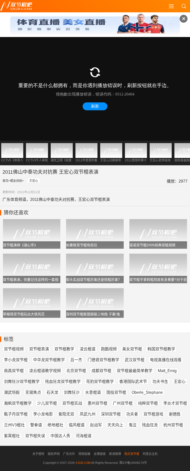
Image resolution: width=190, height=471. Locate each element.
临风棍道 (77, 425)
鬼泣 (133, 425)
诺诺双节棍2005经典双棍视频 (152, 245)
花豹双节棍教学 (100, 381)
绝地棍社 (55, 425)
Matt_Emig (167, 371)
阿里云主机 (150, 454)
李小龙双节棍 (16, 360)
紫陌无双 (66, 414)
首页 (5, 181)
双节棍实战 (72, 403)
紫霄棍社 (12, 436)
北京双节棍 (76, 371)
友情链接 (100, 454)
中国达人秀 (60, 436)
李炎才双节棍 (175, 403)
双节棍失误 (35, 436)
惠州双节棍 (97, 403)
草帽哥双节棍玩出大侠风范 (24, 314)
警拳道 (36, 425)
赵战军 (96, 425)
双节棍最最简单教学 (134, 371)
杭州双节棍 (173, 425)
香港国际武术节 (133, 381)
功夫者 (132, 414)
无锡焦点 (33, 392)
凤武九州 (87, 414)
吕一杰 (76, 360)
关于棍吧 (38, 454)
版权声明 (54, 454)
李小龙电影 (43, 414)
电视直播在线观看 (166, 360)
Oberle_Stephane (147, 392)
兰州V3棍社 (14, 425)
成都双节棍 (101, 371)
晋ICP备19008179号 (133, 463)
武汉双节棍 (134, 360)
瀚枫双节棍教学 (18, 403)
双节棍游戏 (153, 414)
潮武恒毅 (12, 392)
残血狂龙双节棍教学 (63, 381)
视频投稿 (84, 454)
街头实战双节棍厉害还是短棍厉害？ (93, 280)
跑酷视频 (109, 349)
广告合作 (69, 454)
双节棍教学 (64, 349)
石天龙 (52, 392)
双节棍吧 (20, 6)
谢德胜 (175, 414)
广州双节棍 (123, 403)
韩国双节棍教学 (161, 349)
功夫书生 (160, 381)
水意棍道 (93, 392)
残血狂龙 (150, 425)
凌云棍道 (87, 349)
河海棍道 (84, 436)
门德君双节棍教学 (103, 360)
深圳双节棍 (111, 414)
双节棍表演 (39, 349)
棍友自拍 (16, 181)
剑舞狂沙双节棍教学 (22, 381)
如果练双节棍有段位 (81, 245)
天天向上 (115, 425)
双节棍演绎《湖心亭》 (20, 245)
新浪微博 (115, 454)
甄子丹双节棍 (16, 414)
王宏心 (33, 181)
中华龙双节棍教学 (49, 360)
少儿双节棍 (47, 403)
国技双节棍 (116, 392)
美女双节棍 (132, 349)
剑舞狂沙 (72, 392)
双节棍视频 (14, 349)
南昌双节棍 (14, 371)
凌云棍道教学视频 (45, 371)
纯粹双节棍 (148, 403)
